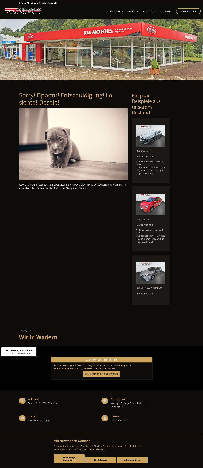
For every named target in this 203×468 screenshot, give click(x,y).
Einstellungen (100, 460)
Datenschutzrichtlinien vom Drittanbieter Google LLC (78, 368)
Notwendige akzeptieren (69, 458)
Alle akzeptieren (132, 460)
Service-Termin (188, 11)
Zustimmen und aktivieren (101, 374)
